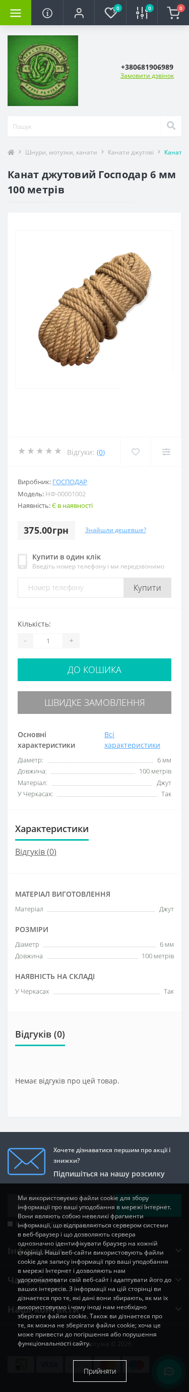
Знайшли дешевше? (115, 530)
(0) (101, 452)
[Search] (170, 126)
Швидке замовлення (94, 702)
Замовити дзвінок (147, 75)
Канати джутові (131, 152)
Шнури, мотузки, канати (61, 152)
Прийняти (100, 1371)
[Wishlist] (135, 452)
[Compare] (166, 452)
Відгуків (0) (35, 851)
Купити (147, 587)
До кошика (94, 669)
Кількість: (34, 624)
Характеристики (52, 828)
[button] (78, 12)
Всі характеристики (132, 740)
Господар (69, 481)
